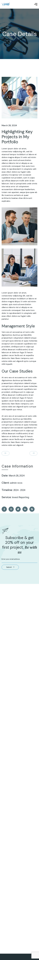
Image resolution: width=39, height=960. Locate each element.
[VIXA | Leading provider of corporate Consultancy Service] (6, 4)
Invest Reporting (20, 497)
